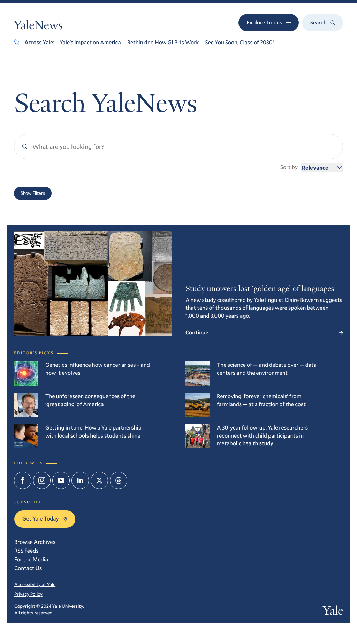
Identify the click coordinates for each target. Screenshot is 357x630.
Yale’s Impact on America (90, 42)
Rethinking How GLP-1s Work (163, 42)
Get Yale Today (40, 518)
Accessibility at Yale (34, 584)
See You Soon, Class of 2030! (239, 42)
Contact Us (28, 568)
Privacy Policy (28, 594)
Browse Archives (34, 542)
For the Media (31, 559)
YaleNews (38, 26)
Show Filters (33, 193)
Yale (333, 612)
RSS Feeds (26, 550)
